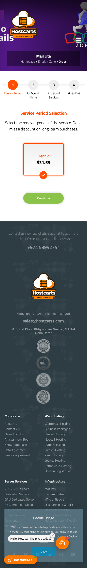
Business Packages (57, 429)
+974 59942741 (43, 247)
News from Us (14, 434)
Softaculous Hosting (58, 466)
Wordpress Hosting (57, 423)
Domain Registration (58, 471)
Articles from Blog (17, 439)
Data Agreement (16, 450)
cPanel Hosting (55, 434)
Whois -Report (54, 499)
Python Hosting (55, 444)
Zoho (52, 61)
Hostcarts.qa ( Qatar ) (59, 504)
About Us (11, 423)
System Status (54, 494)
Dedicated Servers (17, 494)
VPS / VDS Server (17, 489)
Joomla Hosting (55, 460)
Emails (42, 61)
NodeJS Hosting (55, 439)
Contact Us (12, 429)
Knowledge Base (16, 444)
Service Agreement (17, 455)
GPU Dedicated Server (20, 499)
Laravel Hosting (55, 450)
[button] (20, 559)
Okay (43, 551)
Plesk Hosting (54, 455)
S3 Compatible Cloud (19, 504)
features (50, 489)
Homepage (28, 61)
